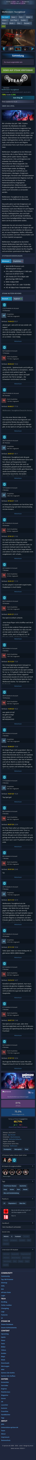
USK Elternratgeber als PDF (18, 1212)
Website (6, 1236)
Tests (21, 17)
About (3, 1434)
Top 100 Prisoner (7, 1279)
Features (4, 1315)
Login (3, 1296)
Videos (5, 20)
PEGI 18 (13, 1216)
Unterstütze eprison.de (9, 1427)
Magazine (4, 1395)
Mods (12, 23)
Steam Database (7, 1324)
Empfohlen (18, 261)
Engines (4, 1389)
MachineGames (15, 1137)
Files (19, 23)
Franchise (4, 1411)
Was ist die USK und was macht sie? (21, 1210)
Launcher (4, 1405)
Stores (3, 1398)
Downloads (5, 1363)
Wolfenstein (13, 1146)
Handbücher (5, 1415)
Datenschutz (5, 1440)
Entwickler (5, 1382)
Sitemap (4, 1283)
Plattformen (5, 1392)
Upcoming (5, 1334)
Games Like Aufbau (8, 1376)
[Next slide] (32, 49)
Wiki (3, 26)
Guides (24, 20)
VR (2, 1402)
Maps (4, 23)
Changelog (5, 1308)
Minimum (6, 261)
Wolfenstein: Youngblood (10, 90)
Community (5, 1276)
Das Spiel (5, 17)
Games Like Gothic (8, 1373)
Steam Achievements (9, 1328)
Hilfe (3, 1286)
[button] (11, 49)
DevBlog (4, 1302)
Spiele (3, 1337)
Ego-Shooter (12, 1135)
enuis (31, 1446)
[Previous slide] (3, 49)
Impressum (5, 1437)
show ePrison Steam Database (18, 1127)
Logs (2, 1312)
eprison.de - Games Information (18, 2)
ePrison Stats (6, 1292)
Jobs (2, 1424)
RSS (2, 1289)
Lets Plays (14, 20)
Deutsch (6, 299)
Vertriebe (4, 1385)
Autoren (4, 1408)
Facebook (18, 1236)
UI (2, 1318)
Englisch (18, 299)
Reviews (27, 23)
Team (3, 1431)
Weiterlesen (18, 341)
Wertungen (5, 1366)
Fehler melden (6, 1305)
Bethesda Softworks (15, 1139)
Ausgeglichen (23, 1119)
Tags (2, 1418)
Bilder (29, 17)
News (14, 17)
